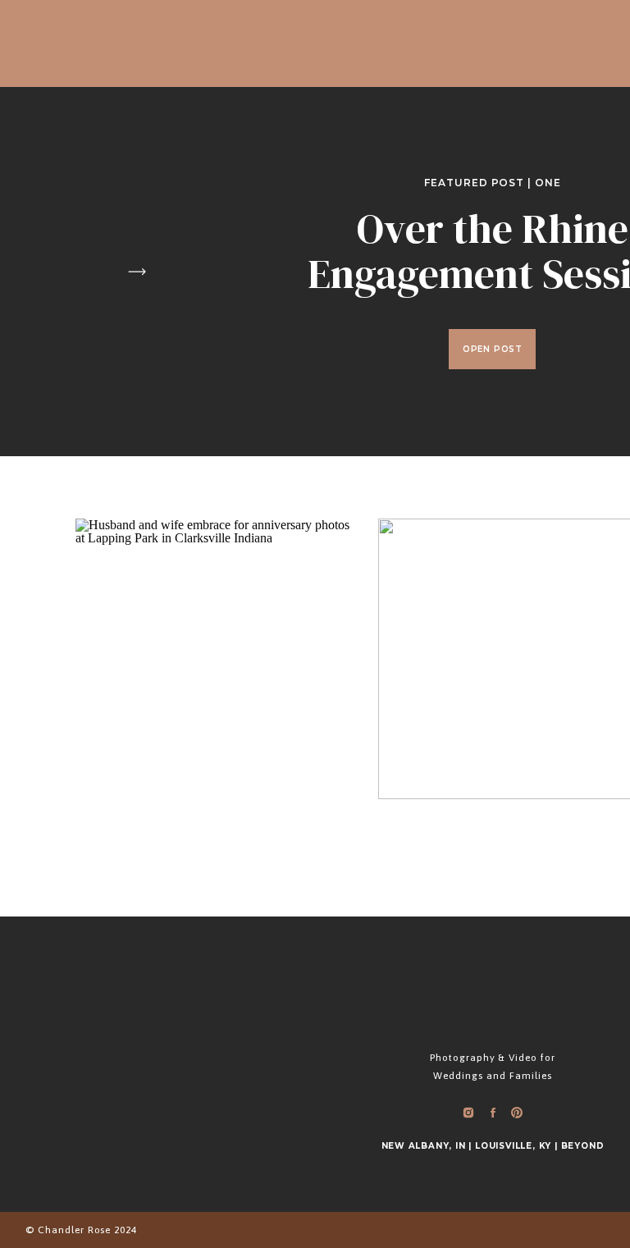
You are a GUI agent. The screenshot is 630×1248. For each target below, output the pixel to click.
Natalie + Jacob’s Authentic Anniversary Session (216, 633)
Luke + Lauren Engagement (519, 606)
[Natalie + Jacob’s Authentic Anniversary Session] (215, 659)
